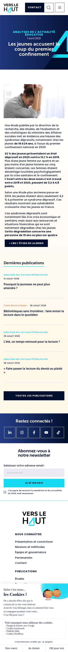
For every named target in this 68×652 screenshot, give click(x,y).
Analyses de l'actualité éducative (34, 33)
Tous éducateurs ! (16, 305)
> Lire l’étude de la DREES (26, 243)
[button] (59, 7)
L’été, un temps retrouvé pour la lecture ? (32, 341)
